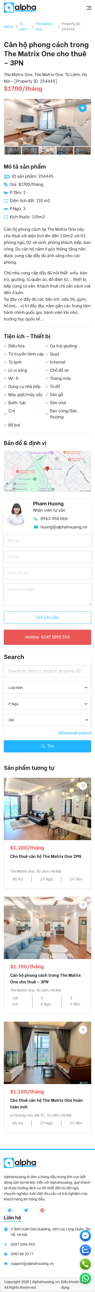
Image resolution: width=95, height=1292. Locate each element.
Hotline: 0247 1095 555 (47, 637)
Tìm (50, 746)
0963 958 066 (54, 518)
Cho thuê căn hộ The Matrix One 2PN (45, 856)
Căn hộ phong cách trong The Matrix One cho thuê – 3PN (45, 978)
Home (8, 27)
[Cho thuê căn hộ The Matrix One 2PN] (47, 808)
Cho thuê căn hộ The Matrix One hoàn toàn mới (46, 1103)
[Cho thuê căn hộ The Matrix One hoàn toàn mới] (47, 1052)
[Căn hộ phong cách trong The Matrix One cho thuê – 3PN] (47, 927)
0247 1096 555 (23, 1244)
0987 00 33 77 (22, 1254)
